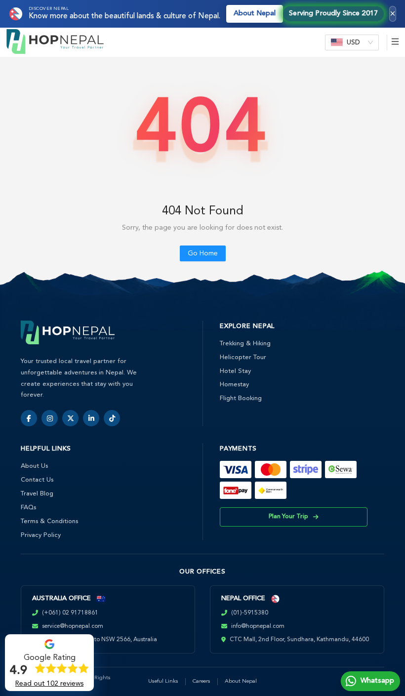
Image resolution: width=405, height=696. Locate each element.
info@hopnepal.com (257, 626)
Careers (201, 681)
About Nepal (255, 13)
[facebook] (29, 418)
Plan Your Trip (288, 517)
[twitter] (70, 418)
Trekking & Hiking (245, 343)
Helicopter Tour (243, 357)
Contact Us (37, 480)
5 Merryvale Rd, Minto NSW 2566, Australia (98, 640)
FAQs (28, 507)
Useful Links (163, 681)
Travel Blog (37, 494)
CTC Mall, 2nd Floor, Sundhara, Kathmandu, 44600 (299, 640)
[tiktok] (112, 418)
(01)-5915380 (249, 613)
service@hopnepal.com (72, 626)
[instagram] (49, 418)
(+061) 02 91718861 (70, 613)
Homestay (234, 384)
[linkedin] (91, 418)
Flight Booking (241, 398)
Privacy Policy (41, 535)
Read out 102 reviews (49, 683)
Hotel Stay (235, 371)
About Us (34, 466)
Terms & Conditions (49, 521)
